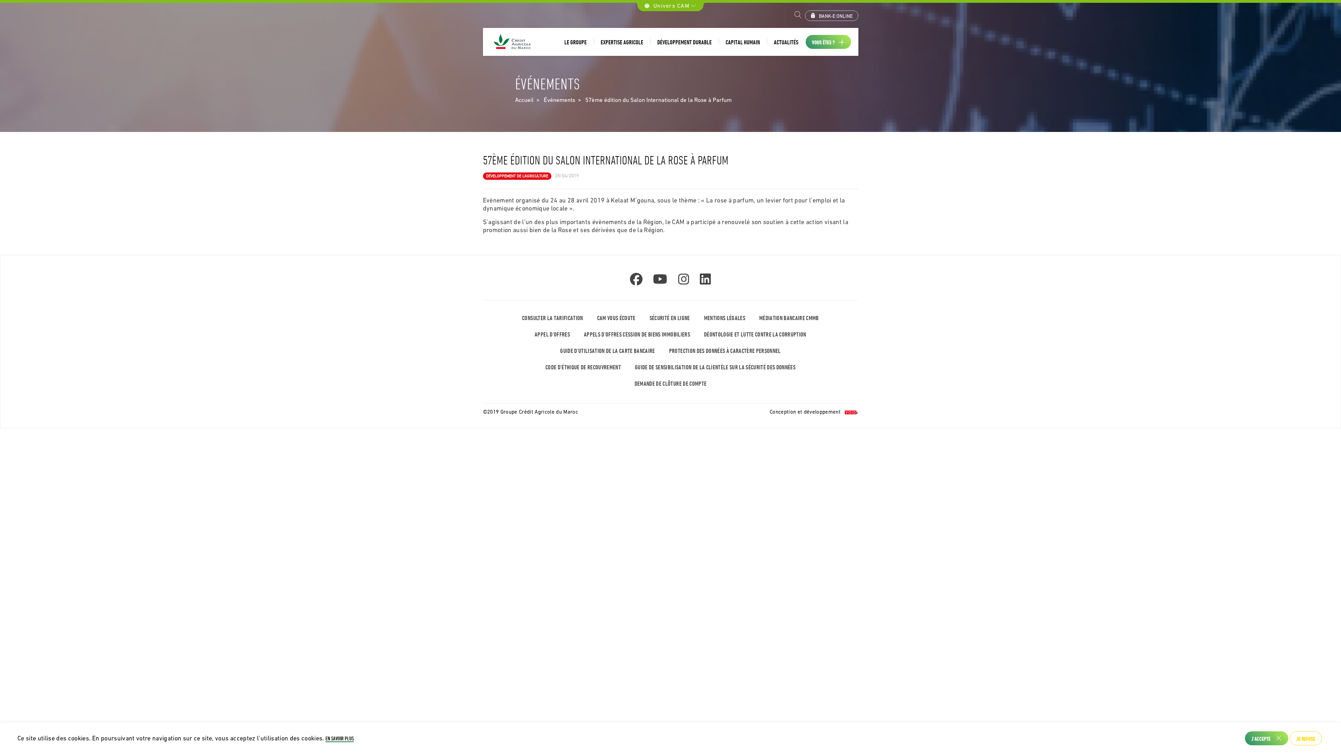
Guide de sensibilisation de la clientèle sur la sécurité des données (715, 367)
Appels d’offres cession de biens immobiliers (637, 334)
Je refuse (1305, 738)
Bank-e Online (836, 16)
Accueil (524, 99)
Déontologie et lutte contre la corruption (755, 334)
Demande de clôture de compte (671, 383)
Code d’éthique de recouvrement (583, 367)
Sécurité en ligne (670, 318)
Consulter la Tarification (552, 318)
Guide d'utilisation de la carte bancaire (607, 350)
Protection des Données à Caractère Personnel (725, 350)
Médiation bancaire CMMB (789, 318)
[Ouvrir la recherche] (797, 15)
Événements (559, 99)
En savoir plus (339, 738)
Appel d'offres (552, 334)
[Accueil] (512, 42)
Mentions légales (724, 318)
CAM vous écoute (616, 318)
